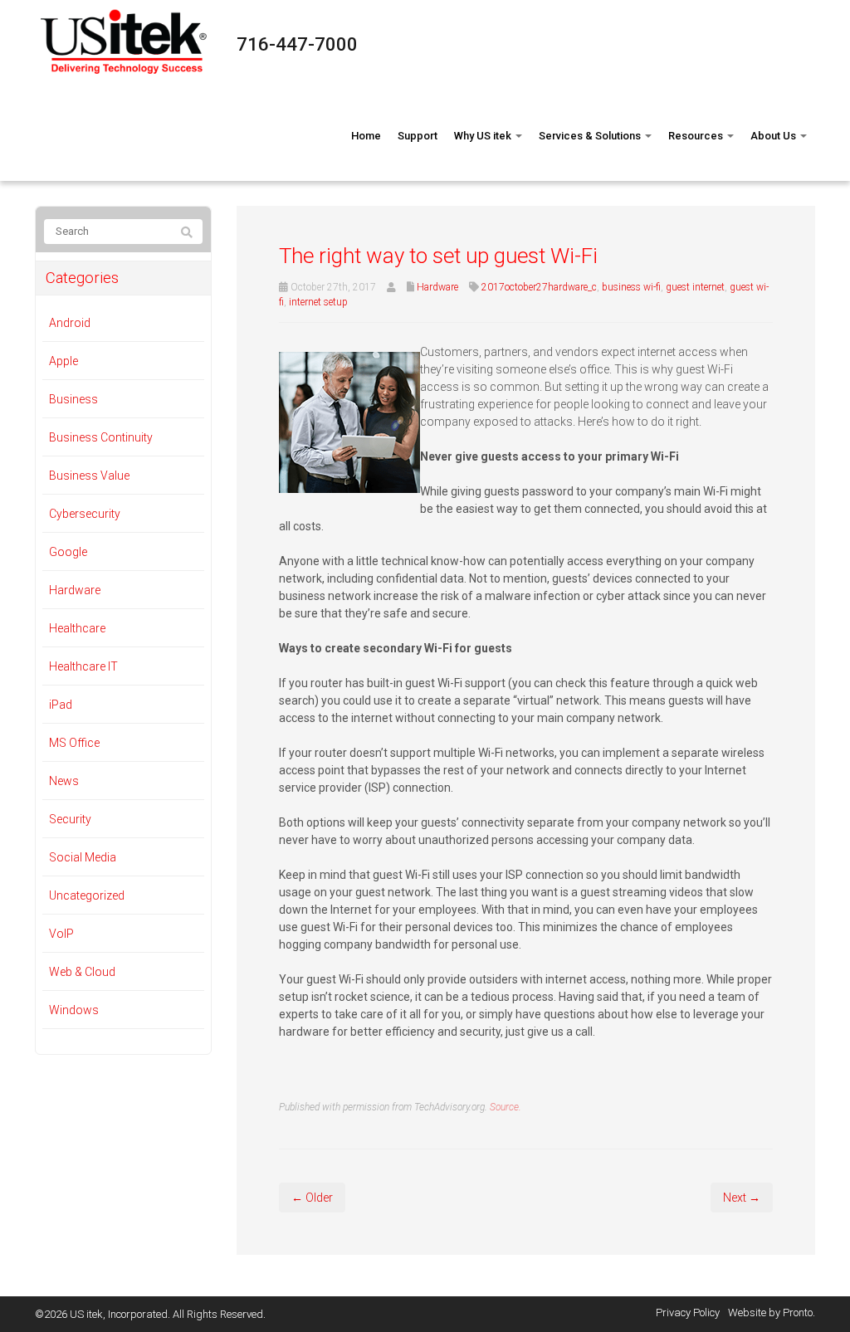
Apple (63, 361)
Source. (505, 1107)
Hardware (437, 287)
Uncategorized (87, 895)
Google (68, 552)
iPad (60, 704)
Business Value (89, 475)
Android (69, 322)
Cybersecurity (84, 513)
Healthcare (77, 628)
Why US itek (484, 135)
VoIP (61, 933)
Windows (74, 1010)
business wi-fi (631, 287)
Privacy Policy (688, 1312)
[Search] (187, 232)
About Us (774, 135)
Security (70, 819)
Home (366, 135)
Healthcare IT (83, 666)
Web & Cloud (82, 971)
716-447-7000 (297, 44)
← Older (312, 1197)
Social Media (82, 857)
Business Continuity (101, 437)
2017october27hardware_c (539, 287)
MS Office (74, 742)
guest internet (695, 287)
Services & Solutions (591, 135)
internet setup (318, 302)
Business (73, 399)
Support (417, 135)
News (64, 781)
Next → (741, 1197)
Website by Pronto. (771, 1312)
